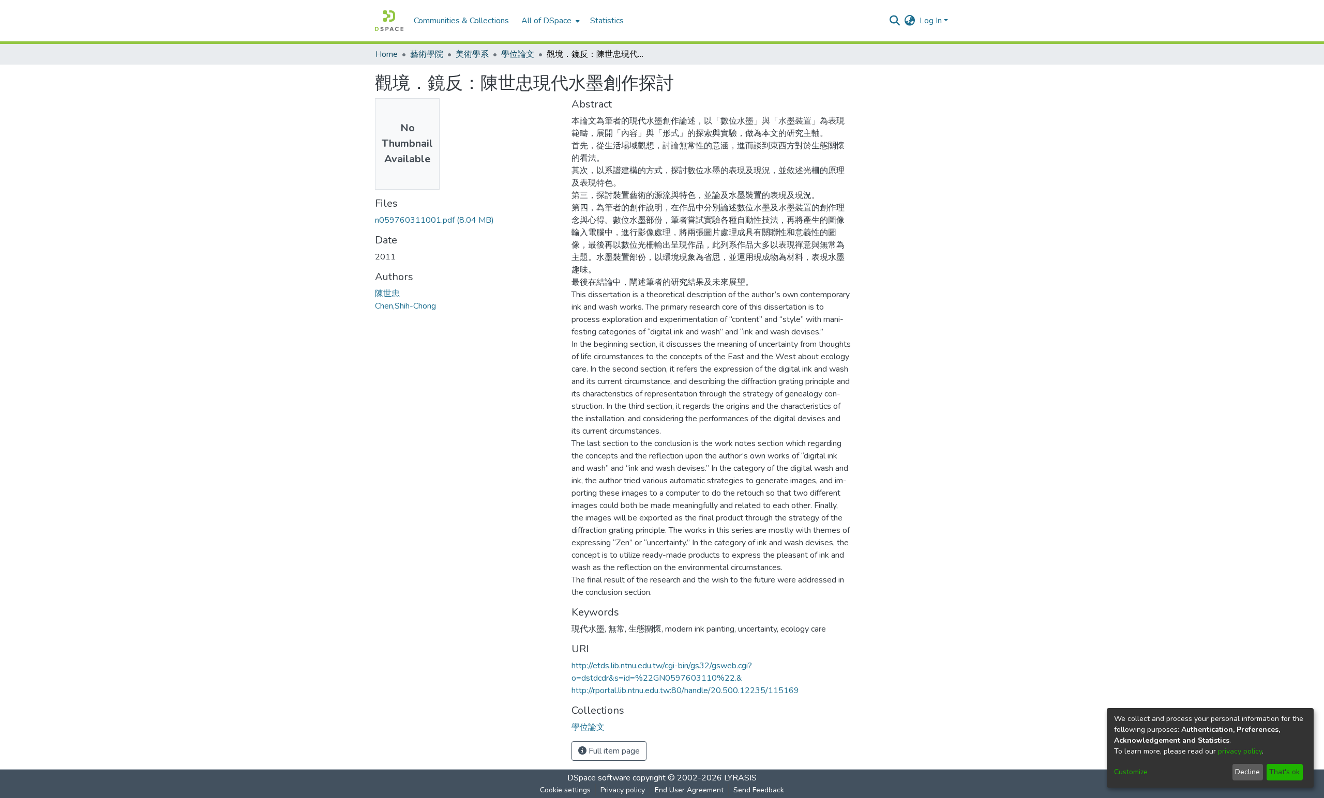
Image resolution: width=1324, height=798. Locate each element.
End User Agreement (689, 790)
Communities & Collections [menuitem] (461, 20)
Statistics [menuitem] (607, 20)
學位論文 (517, 54)
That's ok (1284, 772)
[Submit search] (895, 20)
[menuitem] (549, 20)
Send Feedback (758, 790)
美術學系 (472, 54)
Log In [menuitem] (931, 20)
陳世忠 (387, 293)
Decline (1247, 772)
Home (386, 54)
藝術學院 (426, 54)
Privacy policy (622, 790)
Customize (1131, 772)
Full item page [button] (613, 751)
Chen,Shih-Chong (405, 306)
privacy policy (1240, 751)
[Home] (389, 20)
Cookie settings (565, 790)
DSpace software (598, 778)
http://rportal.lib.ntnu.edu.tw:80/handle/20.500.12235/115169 (685, 690)
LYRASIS (740, 778)
